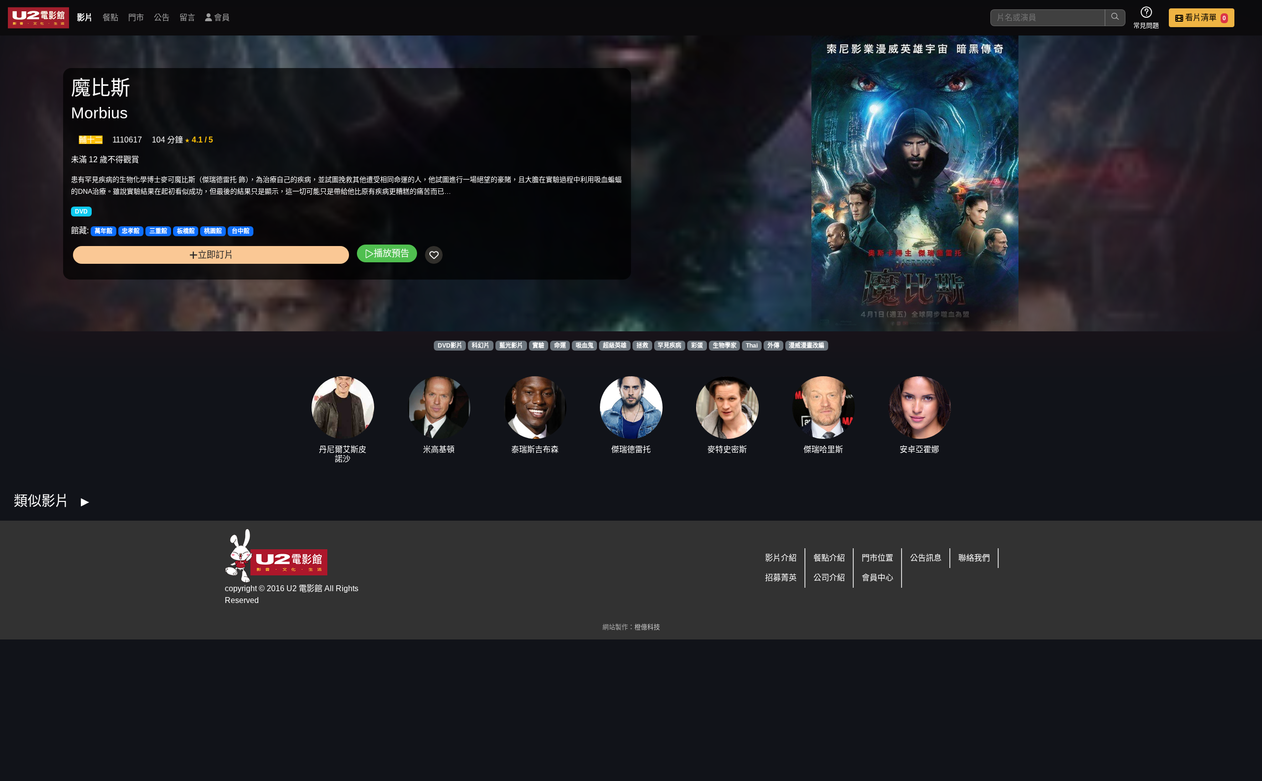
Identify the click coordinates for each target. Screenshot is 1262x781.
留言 (187, 17)
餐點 (110, 17)
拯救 (642, 345)
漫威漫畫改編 (806, 345)
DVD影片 (450, 345)
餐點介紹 (829, 558)
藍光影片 (511, 345)
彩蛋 (697, 345)
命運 (560, 345)
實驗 (538, 345)
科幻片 (481, 345)
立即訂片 (215, 254)
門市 (136, 17)
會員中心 (877, 577)
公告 (162, 17)
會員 (221, 17)
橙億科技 (647, 627)
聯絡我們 (974, 558)
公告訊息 (926, 558)
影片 (85, 17)
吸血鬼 (585, 345)
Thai (752, 345)
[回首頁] (38, 18)
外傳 (773, 345)
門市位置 (877, 558)
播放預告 (391, 253)
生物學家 (724, 345)
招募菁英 (781, 577)
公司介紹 (829, 577)
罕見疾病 (669, 345)
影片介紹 (781, 558)
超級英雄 (615, 345)
